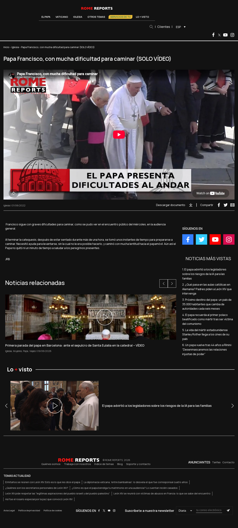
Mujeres (17, 351)
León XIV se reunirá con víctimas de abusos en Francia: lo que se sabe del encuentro (162, 493)
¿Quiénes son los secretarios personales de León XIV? (36, 488)
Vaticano (62, 16)
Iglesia (77, 16)
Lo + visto (142, 16)
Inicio (6, 47)
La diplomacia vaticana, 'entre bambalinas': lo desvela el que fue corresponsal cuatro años (136, 482)
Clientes (163, 27)
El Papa (45, 16)
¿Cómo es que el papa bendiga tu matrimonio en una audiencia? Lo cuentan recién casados (125, 488)
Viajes (32, 351)
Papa (25, 351)
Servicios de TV (120, 16)
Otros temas (96, 16)
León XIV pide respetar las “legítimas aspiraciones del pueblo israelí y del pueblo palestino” (57, 493)
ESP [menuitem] (178, 27)
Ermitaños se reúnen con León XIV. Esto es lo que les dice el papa (42, 482)
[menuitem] (180, 26)
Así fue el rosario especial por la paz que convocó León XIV (38, 499)
